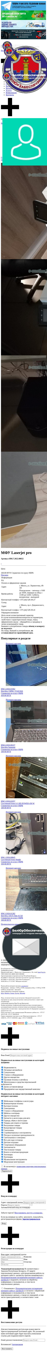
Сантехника (9, 1130)
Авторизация (17, 1344)
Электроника (9, 1108)
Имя (25, 1259)
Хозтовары (8, 1157)
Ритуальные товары (12, 1125)
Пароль (4, 1205)
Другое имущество (11, 1077)
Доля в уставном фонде (13, 1087)
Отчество (27, 1262)
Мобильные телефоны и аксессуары (19, 1101)
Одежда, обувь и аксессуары (15, 1120)
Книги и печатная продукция (16, 1152)
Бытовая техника (11, 1106)
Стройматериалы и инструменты (17, 1133)
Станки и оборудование (14, 1075)
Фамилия (27, 1257)
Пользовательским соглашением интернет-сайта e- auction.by (21, 1289)
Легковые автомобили (13, 1070)
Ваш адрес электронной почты (13, 1254)
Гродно (17, 993)
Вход (4, 1223)
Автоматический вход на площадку (15, 1207)
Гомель (12, 993)
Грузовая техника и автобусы (16, 1080)
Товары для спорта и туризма (16, 1123)
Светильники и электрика (14, 1138)
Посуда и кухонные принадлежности (19, 1135)
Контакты (10, 95)
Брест (2, 993)
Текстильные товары (12, 1150)
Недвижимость (10, 1068)
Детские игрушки (11, 1142)
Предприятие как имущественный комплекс (22, 1089)
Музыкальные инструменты (15, 1159)
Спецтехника (9, 1072)
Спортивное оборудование (15, 1145)
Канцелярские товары (13, 1128)
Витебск (7, 993)
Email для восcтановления (11, 1340)
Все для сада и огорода (13, 1140)
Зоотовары (8, 1155)
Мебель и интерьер (12, 1113)
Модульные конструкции (14, 1162)
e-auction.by (24, 986)
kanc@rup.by (41, 972)
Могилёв (22, 993)
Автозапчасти (9, 1147)
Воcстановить (7, 1349)
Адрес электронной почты (12, 1202)
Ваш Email (5, 1055)
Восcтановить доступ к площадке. (29, 1213)
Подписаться (6, 1171)
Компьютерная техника (13, 1103)
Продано (4, 575)
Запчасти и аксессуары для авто (17, 1118)
